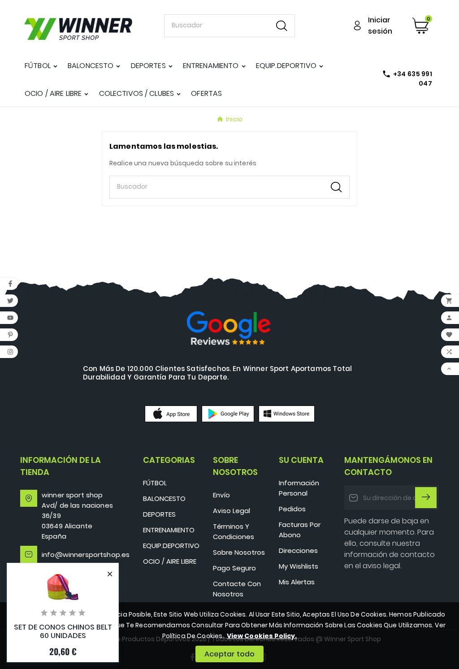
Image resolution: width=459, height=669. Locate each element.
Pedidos (292, 509)
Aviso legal (231, 510)
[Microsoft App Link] (287, 413)
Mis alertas (297, 582)
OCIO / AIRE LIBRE (169, 561)
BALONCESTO (164, 498)
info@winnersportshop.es (86, 554)
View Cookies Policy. (262, 635)
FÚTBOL (155, 483)
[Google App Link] (228, 413)
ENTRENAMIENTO (169, 530)
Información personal (299, 488)
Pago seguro (234, 568)
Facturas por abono (299, 530)
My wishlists (298, 566)
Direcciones (298, 550)
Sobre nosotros (239, 552)
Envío (221, 495)
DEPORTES (159, 514)
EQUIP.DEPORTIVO (171, 545)
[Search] (281, 25)
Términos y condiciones (233, 531)
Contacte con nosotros (237, 589)
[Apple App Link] (171, 413)
